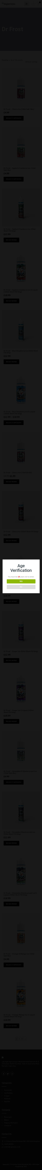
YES (21, 581)
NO (21, 587)
